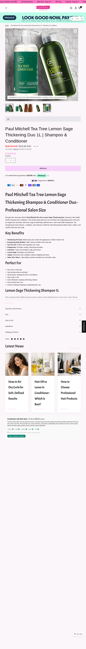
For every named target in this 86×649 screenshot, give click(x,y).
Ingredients (9, 326)
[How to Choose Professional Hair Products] (69, 364)
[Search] (71, 7)
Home (7, 25)
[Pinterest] (18, 339)
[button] (42, 629)
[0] (79, 7)
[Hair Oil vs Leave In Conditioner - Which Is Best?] (43, 364)
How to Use (9, 320)
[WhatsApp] (21, 339)
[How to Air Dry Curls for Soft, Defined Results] (16, 364)
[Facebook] (12, 339)
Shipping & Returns (11, 332)
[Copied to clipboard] (23, 339)
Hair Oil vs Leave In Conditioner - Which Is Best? (42, 393)
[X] (15, 339)
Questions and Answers (13, 309)
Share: (7, 339)
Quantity (8, 156)
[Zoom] (75, 31)
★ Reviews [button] (84, 326)
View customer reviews (16, 436)
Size (6, 314)
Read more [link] (12, 409)
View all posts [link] (74, 348)
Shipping (15, 149)
